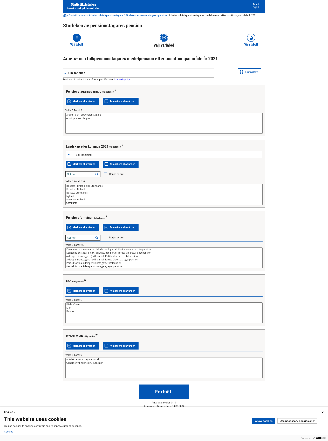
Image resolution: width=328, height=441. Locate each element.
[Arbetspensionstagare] (164, 118)
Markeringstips (122, 79)
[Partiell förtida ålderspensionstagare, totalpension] (164, 263)
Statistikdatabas (78, 15)
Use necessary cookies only (297, 421)
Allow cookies (263, 421)
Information (74, 336)
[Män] (164, 307)
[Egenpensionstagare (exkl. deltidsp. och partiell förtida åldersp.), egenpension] (164, 252)
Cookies (8, 431)
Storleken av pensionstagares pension (146, 15)
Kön (68, 281)
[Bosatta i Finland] (164, 189)
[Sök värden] (96, 174)
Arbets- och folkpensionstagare (106, 15)
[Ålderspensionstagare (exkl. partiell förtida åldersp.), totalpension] (164, 256)
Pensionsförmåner (79, 218)
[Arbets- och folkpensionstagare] (164, 114)
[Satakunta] (164, 203)
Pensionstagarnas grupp (83, 91)
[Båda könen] (164, 304)
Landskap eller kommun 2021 (87, 146)
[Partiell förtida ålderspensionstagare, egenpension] (164, 266)
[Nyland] (164, 196)
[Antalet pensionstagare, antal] (164, 359)
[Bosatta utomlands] (164, 192)
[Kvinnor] (164, 311)
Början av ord (116, 174)
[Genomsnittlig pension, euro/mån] (164, 363)
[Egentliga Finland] (164, 199)
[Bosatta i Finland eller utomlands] (164, 186)
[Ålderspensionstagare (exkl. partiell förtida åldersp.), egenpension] (164, 259)
